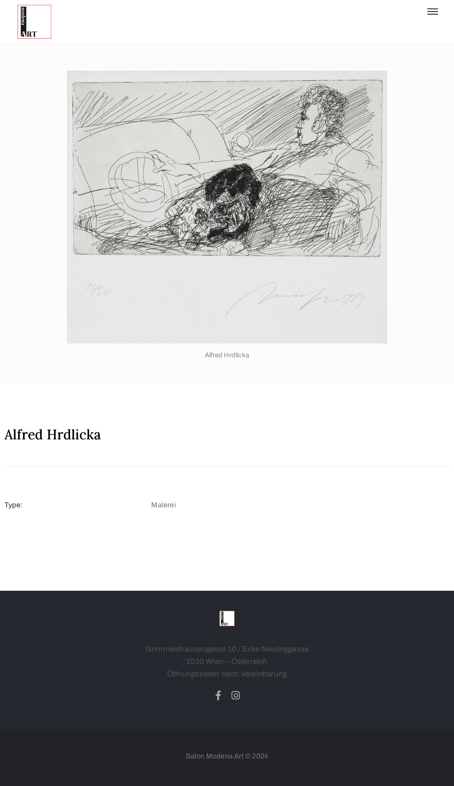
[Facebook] (218, 695)
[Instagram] (236, 695)
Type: (13, 505)
